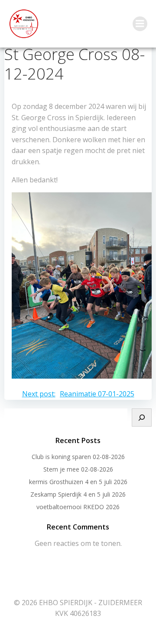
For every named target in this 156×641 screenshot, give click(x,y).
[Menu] (140, 23)
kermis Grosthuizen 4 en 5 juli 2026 (78, 482)
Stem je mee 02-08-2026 (78, 469)
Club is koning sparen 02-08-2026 (78, 457)
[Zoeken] (142, 417)
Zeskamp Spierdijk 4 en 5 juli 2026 (78, 494)
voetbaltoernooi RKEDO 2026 (78, 507)
